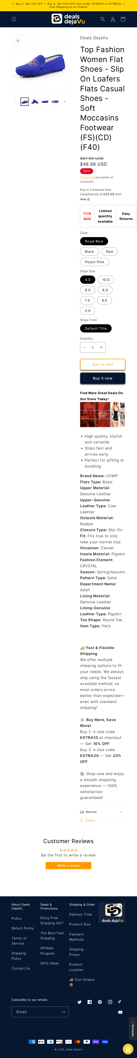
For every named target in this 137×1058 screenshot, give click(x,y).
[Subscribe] (63, 1012)
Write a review (68, 865)
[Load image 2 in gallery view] (35, 102)
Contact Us (21, 968)
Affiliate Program (47, 950)
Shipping (86, 177)
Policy (17, 918)
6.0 (104, 300)
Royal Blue (94, 241)
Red (109, 252)
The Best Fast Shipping (52, 935)
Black (89, 252)
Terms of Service (19, 940)
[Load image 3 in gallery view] (45, 102)
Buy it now (103, 378)
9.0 (87, 290)
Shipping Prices (76, 951)
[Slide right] (64, 102)
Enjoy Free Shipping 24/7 (52, 920)
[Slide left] (15, 102)
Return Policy (23, 928)
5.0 (87, 311)
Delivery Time (80, 914)
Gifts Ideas (49, 963)
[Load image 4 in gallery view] (55, 102)
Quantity (86, 338)
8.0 (105, 290)
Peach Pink (94, 262)
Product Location (76, 967)
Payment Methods (76, 936)
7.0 (87, 300)
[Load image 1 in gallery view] (25, 102)
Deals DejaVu (74, 1049)
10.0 (106, 280)
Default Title (96, 328)
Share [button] (90, 820)
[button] (14, 19)
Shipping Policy (19, 955)
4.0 (87, 280)
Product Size (80, 924)
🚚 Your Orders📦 (82, 982)
